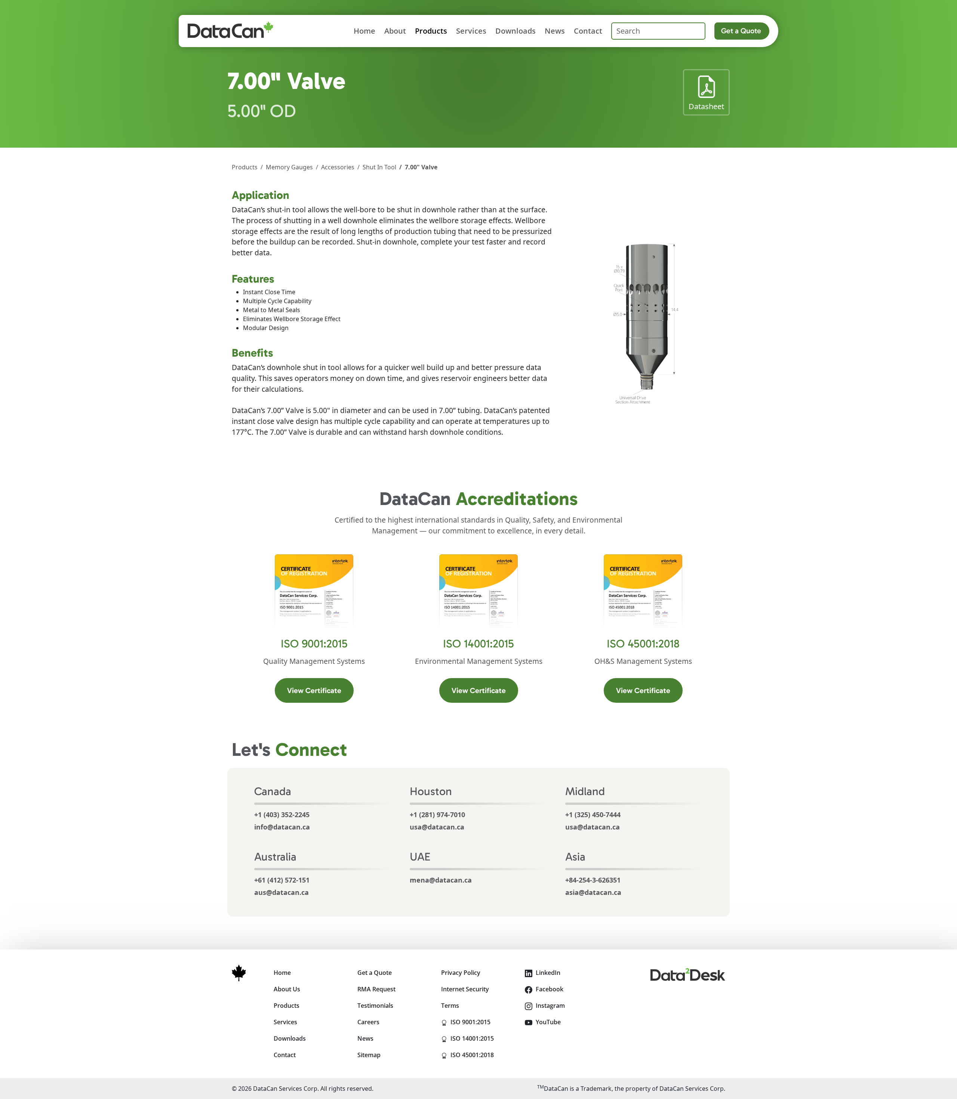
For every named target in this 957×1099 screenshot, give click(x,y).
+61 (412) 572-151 (282, 879)
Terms (450, 1005)
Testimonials (375, 1005)
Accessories (337, 167)
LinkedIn (547, 973)
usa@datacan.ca (437, 826)
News (555, 31)
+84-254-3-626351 (593, 879)
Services (471, 31)
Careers (368, 1022)
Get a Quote (741, 30)
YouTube (547, 1022)
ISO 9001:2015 (482, 1022)
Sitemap (369, 1055)
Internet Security (465, 989)
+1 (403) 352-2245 (282, 814)
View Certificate (320, 690)
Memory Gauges (289, 167)
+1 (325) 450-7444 (593, 814)
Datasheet (709, 106)
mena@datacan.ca (441, 879)
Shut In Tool (379, 167)
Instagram (549, 1005)
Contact (588, 31)
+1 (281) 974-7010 (437, 814)
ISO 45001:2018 (482, 1054)
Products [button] (431, 31)
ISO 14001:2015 (482, 1038)
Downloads (515, 31)
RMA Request (376, 989)
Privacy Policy (460, 973)
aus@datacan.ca (281, 892)
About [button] (395, 31)
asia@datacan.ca (593, 892)
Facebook (548, 989)
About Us (287, 989)
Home (364, 31)
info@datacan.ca (282, 826)
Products (245, 167)
